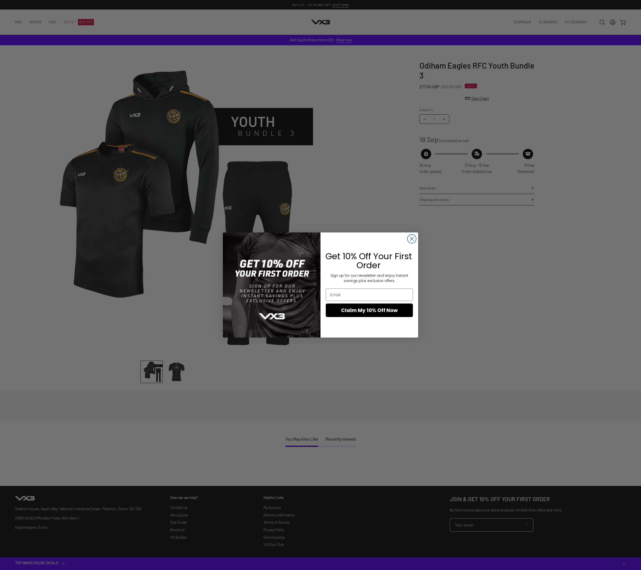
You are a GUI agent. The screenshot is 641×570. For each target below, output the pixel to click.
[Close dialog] (411, 238)
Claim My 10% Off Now (369, 310)
